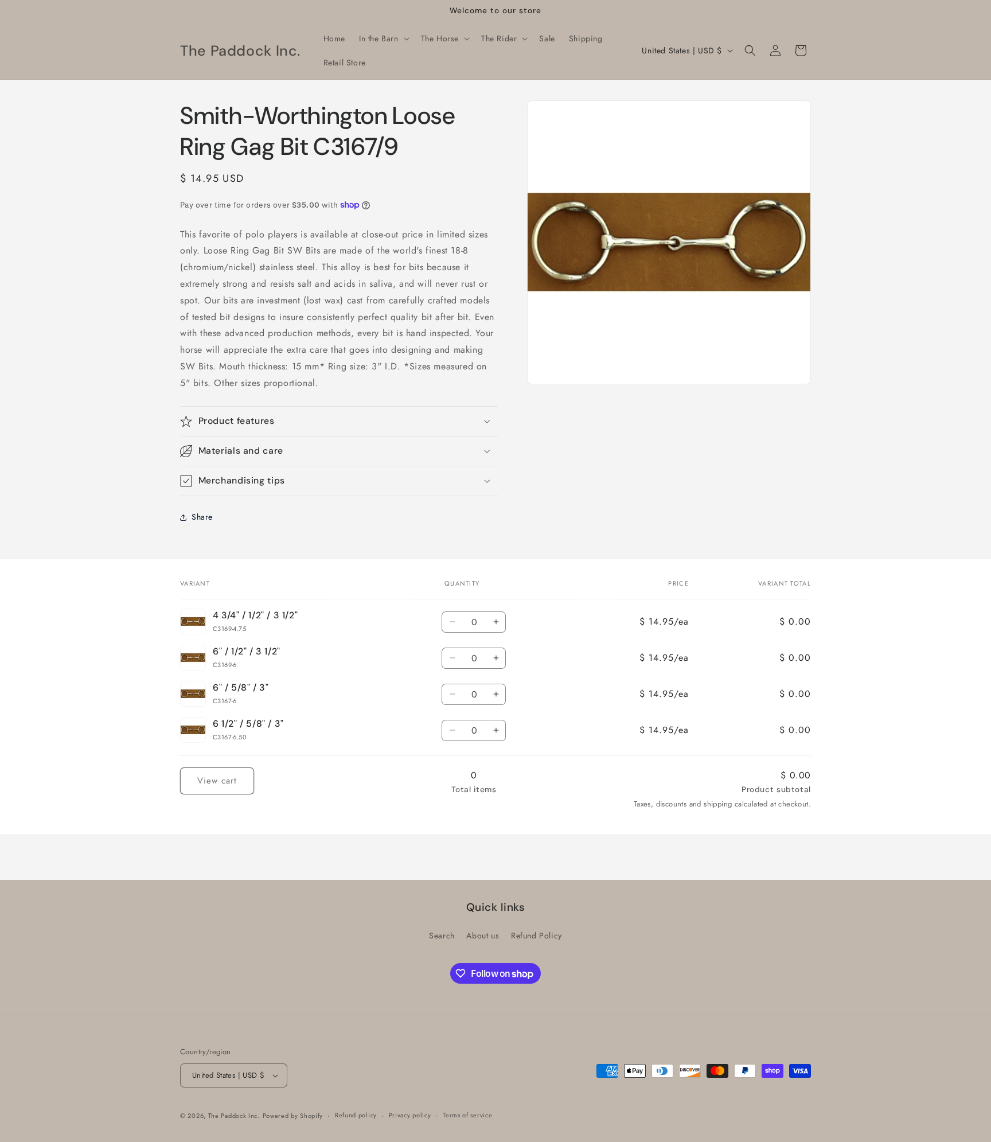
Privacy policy (410, 1115)
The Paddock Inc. (234, 1115)
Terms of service (467, 1115)
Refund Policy (536, 935)
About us (482, 935)
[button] (383, 38)
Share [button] (202, 517)
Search (442, 935)
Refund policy (356, 1115)
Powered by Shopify (293, 1115)
